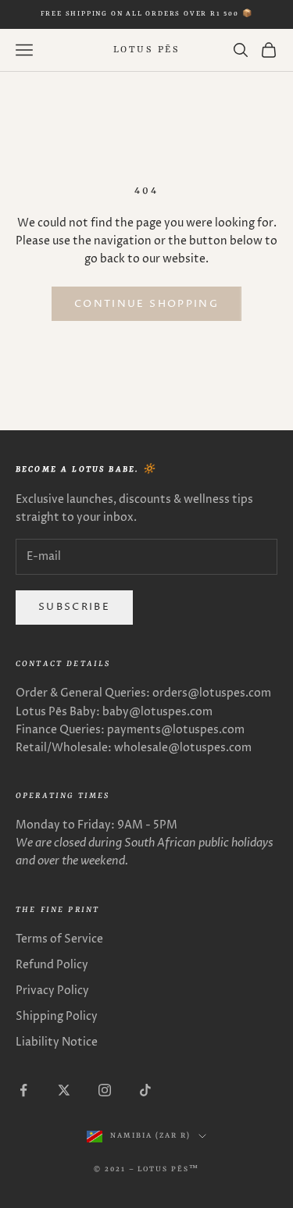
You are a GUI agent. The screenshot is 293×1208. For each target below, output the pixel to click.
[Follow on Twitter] (64, 1090)
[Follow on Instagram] (105, 1090)
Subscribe (74, 607)
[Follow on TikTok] (145, 1090)
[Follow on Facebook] (23, 1090)
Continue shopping (146, 304)
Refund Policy (52, 964)
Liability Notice (57, 1042)
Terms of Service (59, 939)
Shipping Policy (57, 1016)
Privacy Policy (52, 990)
